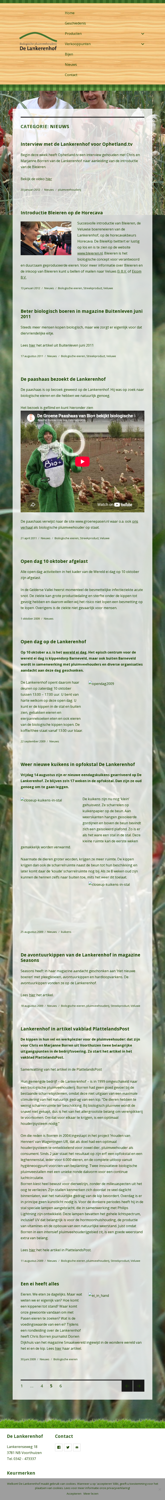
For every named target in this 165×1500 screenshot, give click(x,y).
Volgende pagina (138, 1391)
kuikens (66, 932)
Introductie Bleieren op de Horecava (62, 213)
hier (49, 179)
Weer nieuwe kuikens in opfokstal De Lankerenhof (78, 764)
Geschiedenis (75, 23)
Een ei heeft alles (40, 1284)
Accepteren (74, 1493)
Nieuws (71, 64)
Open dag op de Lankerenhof (53, 642)
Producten (73, 33)
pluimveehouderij (69, 190)
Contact (71, 74)
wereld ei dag (75, 652)
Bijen (69, 54)
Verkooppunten (78, 43)
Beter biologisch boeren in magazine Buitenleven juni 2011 (82, 313)
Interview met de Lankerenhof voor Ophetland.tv (77, 144)
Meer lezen (91, 1493)
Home (70, 13)
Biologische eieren (70, 288)
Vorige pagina (126, 1391)
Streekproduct (92, 288)
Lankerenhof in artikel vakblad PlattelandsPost (75, 1029)
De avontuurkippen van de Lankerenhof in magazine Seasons (80, 957)
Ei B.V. (122, 271)
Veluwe (108, 288)
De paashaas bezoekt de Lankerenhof (63, 379)
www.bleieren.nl (90, 253)
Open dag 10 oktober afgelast (54, 561)
